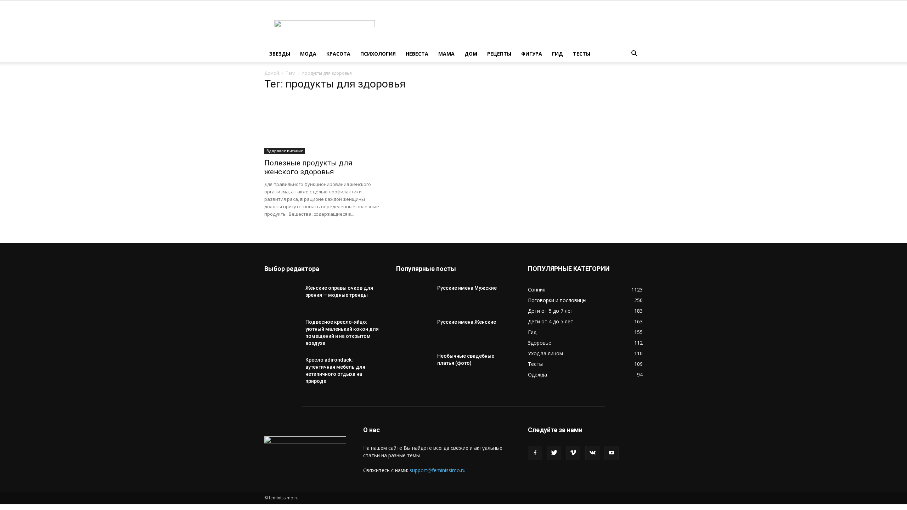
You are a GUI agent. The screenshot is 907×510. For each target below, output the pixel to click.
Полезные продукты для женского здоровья (308, 167)
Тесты (581, 53)
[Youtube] (611, 453)
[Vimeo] (573, 453)
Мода (308, 53)
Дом (470, 53)
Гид (557, 53)
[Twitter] (554, 453)
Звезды (279, 53)
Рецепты (499, 53)
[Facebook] (535, 453)
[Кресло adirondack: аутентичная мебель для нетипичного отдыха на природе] (282, 368)
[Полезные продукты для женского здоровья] (321, 125)
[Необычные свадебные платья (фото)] (414, 364)
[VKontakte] (592, 453)
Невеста (417, 53)
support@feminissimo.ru (438, 470)
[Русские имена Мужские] (414, 296)
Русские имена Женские (466, 322)
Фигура (531, 53)
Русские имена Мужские (467, 288)
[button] (634, 54)
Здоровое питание (284, 150)
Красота (338, 53)
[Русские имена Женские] (414, 330)
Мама (446, 53)
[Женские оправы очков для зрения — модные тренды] (282, 296)
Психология (378, 53)
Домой (271, 73)
